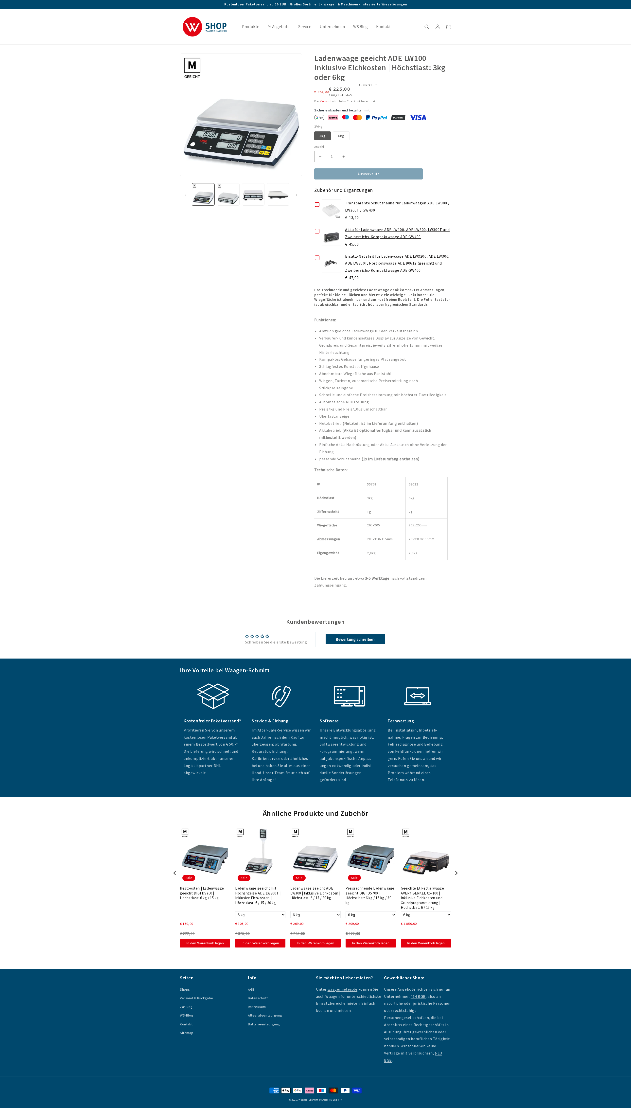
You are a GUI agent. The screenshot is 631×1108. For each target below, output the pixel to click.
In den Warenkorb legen (205, 943)
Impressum (257, 1006)
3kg (322, 136)
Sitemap (186, 1033)
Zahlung (186, 1006)
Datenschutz (258, 998)
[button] (426, 26)
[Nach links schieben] (185, 194)
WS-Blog (186, 1015)
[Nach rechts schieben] (296, 194)
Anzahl (319, 147)
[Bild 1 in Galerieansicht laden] (203, 194)
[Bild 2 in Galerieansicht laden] (228, 194)
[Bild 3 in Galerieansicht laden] (253, 194)
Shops (185, 989)
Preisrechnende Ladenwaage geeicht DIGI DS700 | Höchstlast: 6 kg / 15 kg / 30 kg (370, 895)
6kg (341, 136)
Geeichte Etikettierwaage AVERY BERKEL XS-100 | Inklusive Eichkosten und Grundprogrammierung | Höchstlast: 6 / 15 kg (422, 898)
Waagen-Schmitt (308, 1099)
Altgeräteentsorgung (265, 1015)
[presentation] (174, 872)
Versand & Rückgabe (196, 998)
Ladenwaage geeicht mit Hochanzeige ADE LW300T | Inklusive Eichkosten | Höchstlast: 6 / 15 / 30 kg (257, 895)
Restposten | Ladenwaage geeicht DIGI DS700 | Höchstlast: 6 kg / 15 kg (202, 893)
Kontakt (186, 1024)
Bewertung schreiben (355, 639)
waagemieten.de (342, 989)
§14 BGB (418, 996)
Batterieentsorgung (264, 1024)
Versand (326, 101)
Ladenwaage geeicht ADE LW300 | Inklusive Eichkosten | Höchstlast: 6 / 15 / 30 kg (315, 893)
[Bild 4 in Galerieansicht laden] (278, 194)
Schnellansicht (331, 211)
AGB (251, 989)
